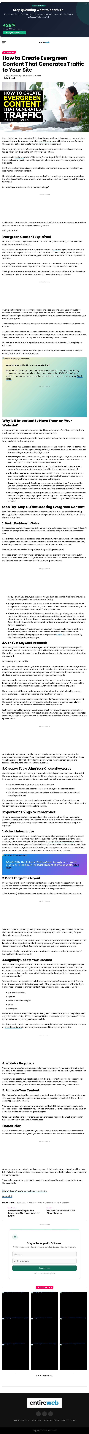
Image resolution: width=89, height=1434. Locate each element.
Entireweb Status (51, 1420)
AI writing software (13, 1027)
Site (59, 1202)
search (57, 249)
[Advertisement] (44, 206)
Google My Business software (61, 841)
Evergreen (40, 1202)
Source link (7, 1196)
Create (31, 1202)
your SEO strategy (46, 141)
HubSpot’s (19, 157)
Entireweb (10, 78)
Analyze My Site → (14, 33)
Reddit (59, 634)
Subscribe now (44, 1268)
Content (22, 1202)
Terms (73, 1420)
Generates (51, 1202)
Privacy (65, 1420)
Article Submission (21, 1420)
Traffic (66, 1202)
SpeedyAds (36, 1420)
